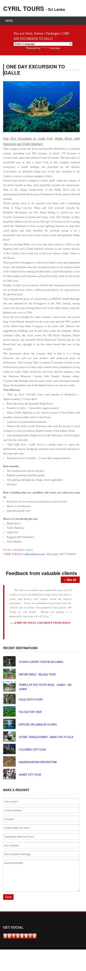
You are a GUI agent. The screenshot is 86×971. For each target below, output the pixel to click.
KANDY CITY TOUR (30, 775)
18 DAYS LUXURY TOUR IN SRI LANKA (41, 662)
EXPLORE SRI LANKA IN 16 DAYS (38, 724)
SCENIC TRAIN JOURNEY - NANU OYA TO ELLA (46, 737)
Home (38, 33)
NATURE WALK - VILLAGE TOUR (37, 674)
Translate (54, 48)
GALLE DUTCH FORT (31, 699)
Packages (53, 33)
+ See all (70, 580)
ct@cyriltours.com (34, 554)
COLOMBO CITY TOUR (32, 749)
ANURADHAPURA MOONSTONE (38, 762)
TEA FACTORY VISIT (30, 712)
